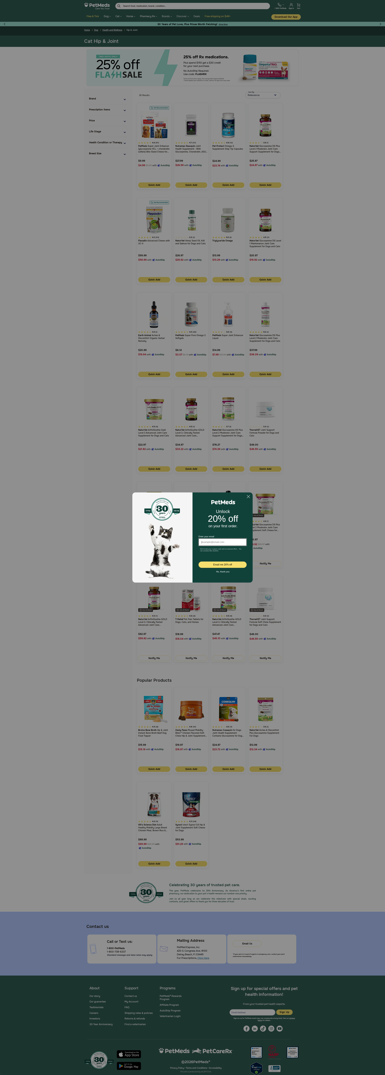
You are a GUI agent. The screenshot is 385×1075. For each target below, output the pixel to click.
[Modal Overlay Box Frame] (192, 537)
